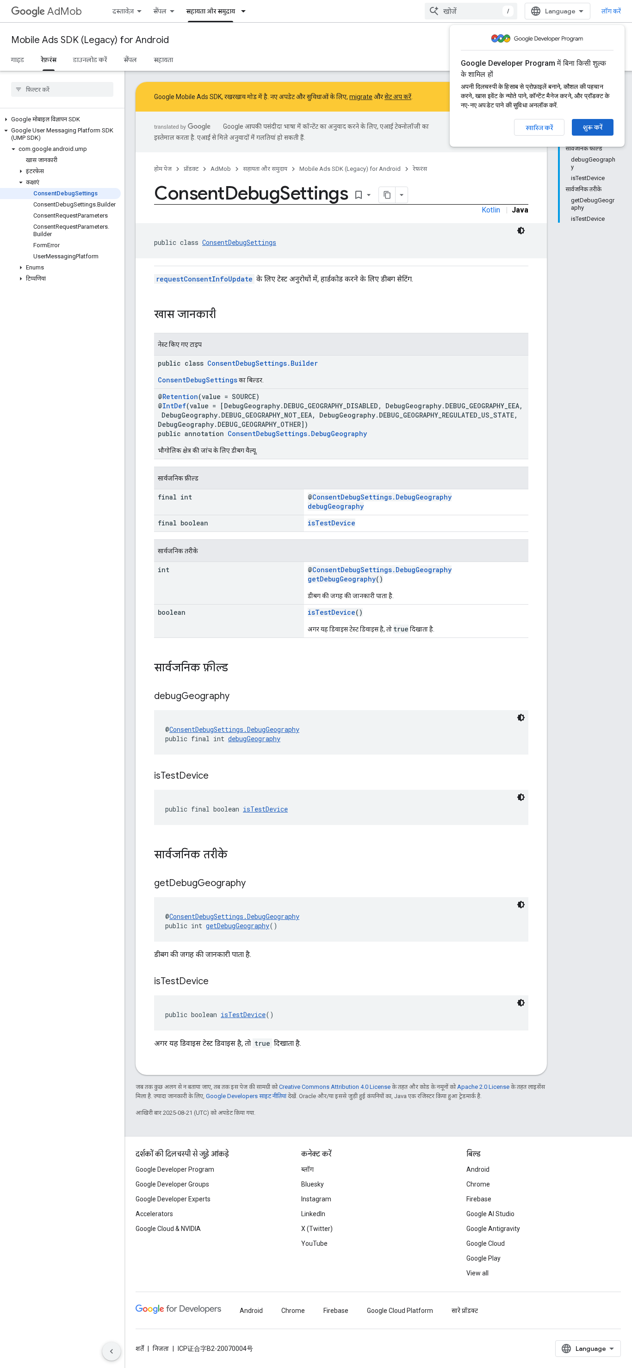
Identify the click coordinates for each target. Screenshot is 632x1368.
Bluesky (312, 1184)
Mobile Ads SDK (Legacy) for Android (90, 40)
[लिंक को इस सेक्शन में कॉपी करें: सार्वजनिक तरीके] (237, 855)
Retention (180, 396)
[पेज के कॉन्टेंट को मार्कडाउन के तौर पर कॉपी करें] (387, 195)
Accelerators (154, 1214)
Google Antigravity (493, 1228)
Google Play (483, 1258)
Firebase (478, 1199)
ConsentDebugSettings (239, 242)
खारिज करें (539, 128)
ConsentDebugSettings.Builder (262, 363)
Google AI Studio (490, 1214)
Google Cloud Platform (400, 1310)
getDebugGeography (342, 579)
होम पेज (163, 168)
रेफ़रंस (48, 60)
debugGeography (336, 506)
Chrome (478, 1184)
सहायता (163, 60)
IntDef (174, 405)
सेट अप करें (397, 96)
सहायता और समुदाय (210, 11)
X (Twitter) (317, 1228)
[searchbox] (62, 89)
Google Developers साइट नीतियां (246, 1096)
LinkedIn (313, 1214)
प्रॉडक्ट (191, 168)
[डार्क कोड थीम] (521, 230)
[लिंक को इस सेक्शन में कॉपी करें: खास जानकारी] (225, 315)
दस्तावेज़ (123, 11)
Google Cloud (485, 1243)
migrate (360, 96)
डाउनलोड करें (90, 60)
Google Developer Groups (172, 1184)
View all (477, 1273)
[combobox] (471, 11)
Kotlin (491, 210)
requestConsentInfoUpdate (204, 279)
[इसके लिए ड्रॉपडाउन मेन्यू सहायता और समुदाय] (246, 11)
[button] (60, 119)
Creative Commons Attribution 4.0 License (334, 1086)
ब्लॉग (307, 1169)
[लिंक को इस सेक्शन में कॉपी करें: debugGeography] (238, 696)
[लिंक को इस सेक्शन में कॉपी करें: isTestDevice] (218, 776)
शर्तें (140, 1348)
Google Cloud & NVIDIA (168, 1228)
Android (477, 1169)
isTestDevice (331, 522)
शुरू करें (592, 127)
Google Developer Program (175, 1169)
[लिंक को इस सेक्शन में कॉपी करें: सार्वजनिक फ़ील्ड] (237, 668)
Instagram (316, 1199)
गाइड (17, 60)
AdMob (64, 11)
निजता (161, 1348)
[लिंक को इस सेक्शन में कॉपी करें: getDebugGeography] (255, 883)
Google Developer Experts (173, 1199)
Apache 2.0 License (483, 1086)
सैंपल (160, 11)
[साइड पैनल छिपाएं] (111, 1351)
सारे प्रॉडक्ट (465, 1310)
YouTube (314, 1243)
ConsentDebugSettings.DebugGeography (297, 433)
